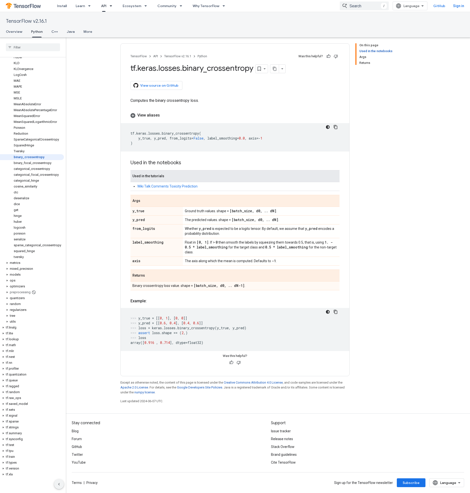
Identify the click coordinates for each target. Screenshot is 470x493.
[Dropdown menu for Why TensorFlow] (225, 6)
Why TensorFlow (206, 6)
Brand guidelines (284, 455)
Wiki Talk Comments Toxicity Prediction (167, 186)
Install (62, 6)
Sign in (458, 6)
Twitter (77, 455)
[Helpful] (328, 56)
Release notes (282, 439)
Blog (75, 431)
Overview (14, 31)
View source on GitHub (159, 85)
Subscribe (411, 483)
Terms (77, 483)
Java (71, 31)
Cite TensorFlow (283, 462)
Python (37, 31)
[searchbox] (33, 47)
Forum (77, 439)
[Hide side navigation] (59, 484)
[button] (32, 263)
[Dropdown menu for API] (112, 6)
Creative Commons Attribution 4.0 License (253, 382)
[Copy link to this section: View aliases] (165, 115)
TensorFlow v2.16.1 (26, 21)
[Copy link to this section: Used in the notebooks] (186, 163)
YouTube (79, 462)
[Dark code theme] (328, 127)
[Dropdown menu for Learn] (91, 6)
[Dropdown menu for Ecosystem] (147, 6)
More (87, 31)
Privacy (92, 483)
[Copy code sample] (336, 127)
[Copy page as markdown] (274, 69)
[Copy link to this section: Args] (145, 201)
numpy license (144, 392)
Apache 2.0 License (134, 387)
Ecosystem (132, 6)
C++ (54, 31)
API (103, 6)
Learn (80, 6)
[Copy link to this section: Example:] (151, 301)
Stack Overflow (282, 447)
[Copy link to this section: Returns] (150, 276)
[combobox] (364, 5)
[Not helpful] (336, 56)
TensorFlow (138, 56)
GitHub (439, 6)
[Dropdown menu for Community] (182, 6)
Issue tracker (281, 431)
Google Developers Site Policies (199, 387)
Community (166, 6)
